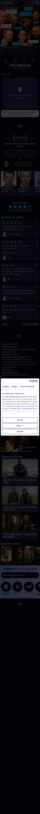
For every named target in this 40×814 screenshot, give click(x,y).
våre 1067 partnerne (13, 397)
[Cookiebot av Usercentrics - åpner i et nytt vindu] (29, 381)
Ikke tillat (20, 431)
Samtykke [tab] (5, 386)
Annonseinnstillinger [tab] (27, 386)
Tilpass (19, 426)
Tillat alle (20, 420)
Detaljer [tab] (14, 386)
